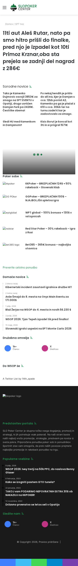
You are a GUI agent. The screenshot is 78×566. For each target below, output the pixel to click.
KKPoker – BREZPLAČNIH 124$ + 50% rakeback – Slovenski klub (48, 185)
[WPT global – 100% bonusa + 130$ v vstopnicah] (13, 217)
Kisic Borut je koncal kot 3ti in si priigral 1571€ (56, 123)
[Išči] (73, 9)
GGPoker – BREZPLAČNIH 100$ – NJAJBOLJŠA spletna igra (46, 198)
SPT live (19, 24)
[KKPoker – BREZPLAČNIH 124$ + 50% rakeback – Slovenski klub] (13, 187)
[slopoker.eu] (23, 7)
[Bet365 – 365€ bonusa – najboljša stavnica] (13, 249)
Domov (9, 24)
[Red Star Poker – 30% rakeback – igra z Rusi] (13, 233)
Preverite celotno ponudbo (20, 267)
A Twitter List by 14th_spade (19, 378)
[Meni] (4, 9)
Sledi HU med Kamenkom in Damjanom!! (19, 123)
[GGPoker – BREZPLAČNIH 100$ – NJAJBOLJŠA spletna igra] (13, 201)
